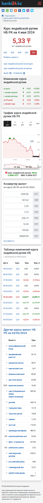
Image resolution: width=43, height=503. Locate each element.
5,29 (17, 320)
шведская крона (16, 363)
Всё (38, 123)
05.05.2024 (7, 291)
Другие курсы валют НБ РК (20, 331)
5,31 (17, 303)
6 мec (22, 123)
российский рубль (17, 462)
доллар (12, 402)
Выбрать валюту (11, 57)
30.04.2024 (7, 320)
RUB (19, 53)
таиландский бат (16, 467)
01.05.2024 (7, 314)
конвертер (17, 73)
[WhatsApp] (7, 10)
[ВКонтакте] (3, 10)
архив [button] (6, 73)
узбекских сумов (16, 448)
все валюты (9, 241)
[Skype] (32, 10)
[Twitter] (23, 10)
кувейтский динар (17, 473)
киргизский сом (16, 368)
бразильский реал (17, 374)
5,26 (17, 269)
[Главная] (3, 16)
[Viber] (27, 10)
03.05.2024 (7, 303)
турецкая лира (15, 408)
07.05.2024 (7, 280)
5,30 (17, 286)
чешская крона (15, 414)
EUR (12, 53)
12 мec (30, 123)
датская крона (15, 380)
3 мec (15, 123)
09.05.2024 (7, 269)
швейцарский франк (18, 431)
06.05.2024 (7, 286)
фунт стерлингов (16, 442)
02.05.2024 (7, 308)
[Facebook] (19, 10)
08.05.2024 (7, 274)
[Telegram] (11, 10)
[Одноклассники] (15, 10)
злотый (12, 425)
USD (5, 53)
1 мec (7, 123)
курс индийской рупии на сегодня (18, 64)
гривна (12, 419)
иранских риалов (16, 385)
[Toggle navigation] (38, 3)
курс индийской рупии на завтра (18, 68)
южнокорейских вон (18, 436)
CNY (26, 53)
